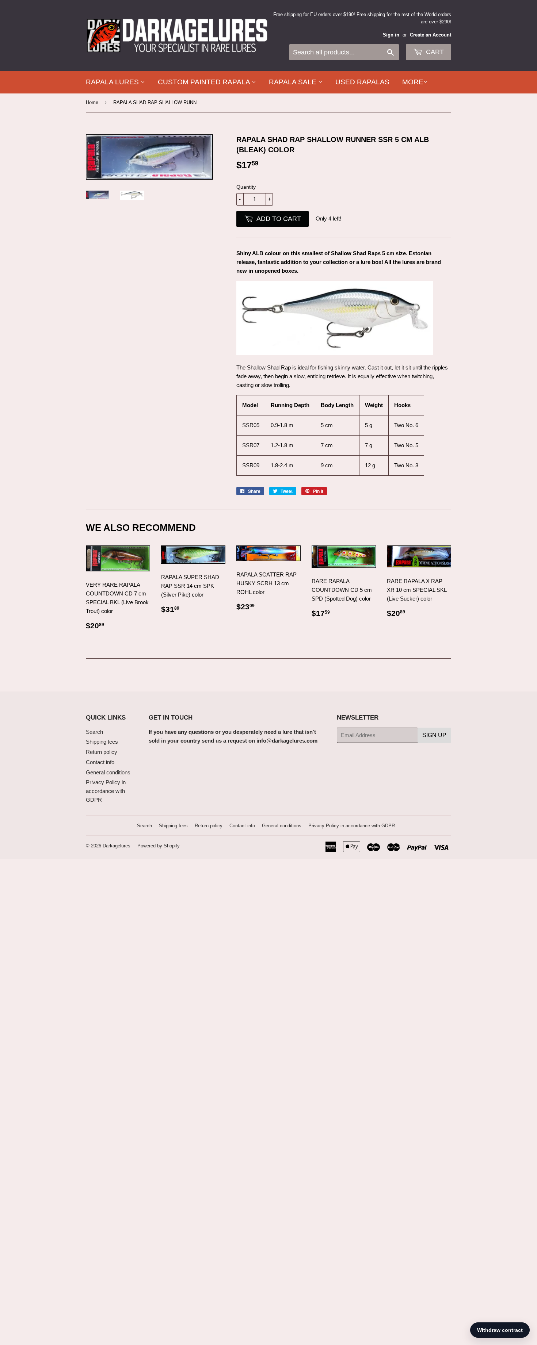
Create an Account (430, 35)
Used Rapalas (362, 82)
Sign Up (434, 735)
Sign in (391, 35)
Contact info (100, 762)
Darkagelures (116, 845)
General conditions (108, 772)
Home (92, 102)
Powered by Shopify (158, 845)
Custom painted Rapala (205, 82)
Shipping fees (102, 742)
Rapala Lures (113, 82)
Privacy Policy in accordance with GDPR (106, 791)
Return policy (101, 752)
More (412, 82)
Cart (434, 51)
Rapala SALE (293, 82)
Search (94, 732)
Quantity (246, 187)
